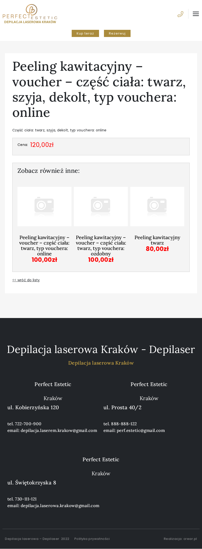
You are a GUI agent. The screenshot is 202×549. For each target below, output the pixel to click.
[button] (85, 33)
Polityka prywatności (92, 538)
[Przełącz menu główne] (194, 14)
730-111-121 (26, 499)
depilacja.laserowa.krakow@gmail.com (60, 505)
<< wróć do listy (26, 280)
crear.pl (190, 538)
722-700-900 (28, 423)
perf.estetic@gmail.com (141, 430)
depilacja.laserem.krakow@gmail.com (59, 430)
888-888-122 (124, 423)
